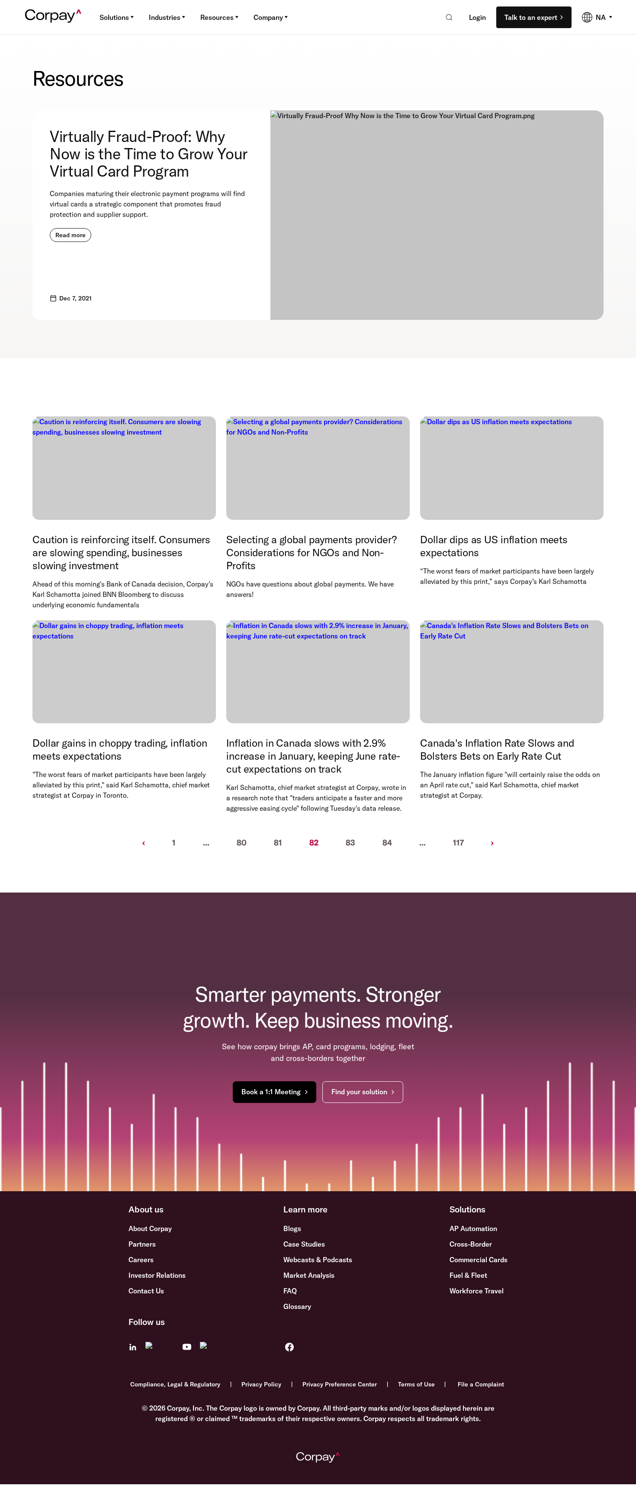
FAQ (290, 1290)
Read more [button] (70, 235)
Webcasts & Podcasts (317, 1259)
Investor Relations (157, 1275)
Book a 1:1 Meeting (271, 1091)
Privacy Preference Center (339, 1384)
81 (278, 843)
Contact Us (146, 1290)
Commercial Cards (479, 1259)
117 (458, 843)
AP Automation (473, 1228)
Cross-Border (471, 1244)
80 (242, 843)
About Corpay (150, 1228)
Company (268, 17)
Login (477, 17)
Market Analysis (308, 1275)
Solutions (114, 17)
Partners (142, 1244)
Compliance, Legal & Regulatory (175, 1384)
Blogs (292, 1228)
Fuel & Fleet (468, 1275)
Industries (164, 17)
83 (350, 843)
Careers (141, 1259)
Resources (217, 17)
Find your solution (359, 1091)
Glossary (297, 1306)
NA (601, 17)
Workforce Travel (477, 1290)
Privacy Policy (261, 1384)
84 (387, 843)
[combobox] (446, 17)
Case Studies (304, 1244)
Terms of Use (416, 1384)
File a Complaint (481, 1384)
